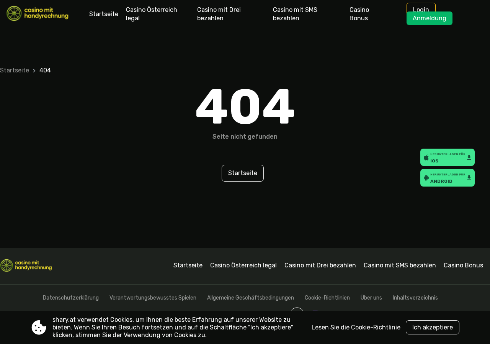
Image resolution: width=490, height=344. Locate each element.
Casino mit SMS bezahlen (295, 14)
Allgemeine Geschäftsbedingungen (250, 298)
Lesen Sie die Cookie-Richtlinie (356, 327)
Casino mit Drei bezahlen (219, 14)
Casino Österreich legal (151, 14)
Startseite (103, 14)
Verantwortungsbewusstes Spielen (152, 298)
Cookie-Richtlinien (327, 298)
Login (421, 9)
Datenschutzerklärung (71, 298)
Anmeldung (429, 18)
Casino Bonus (359, 14)
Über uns (371, 298)
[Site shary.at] (38, 14)
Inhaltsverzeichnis (415, 298)
